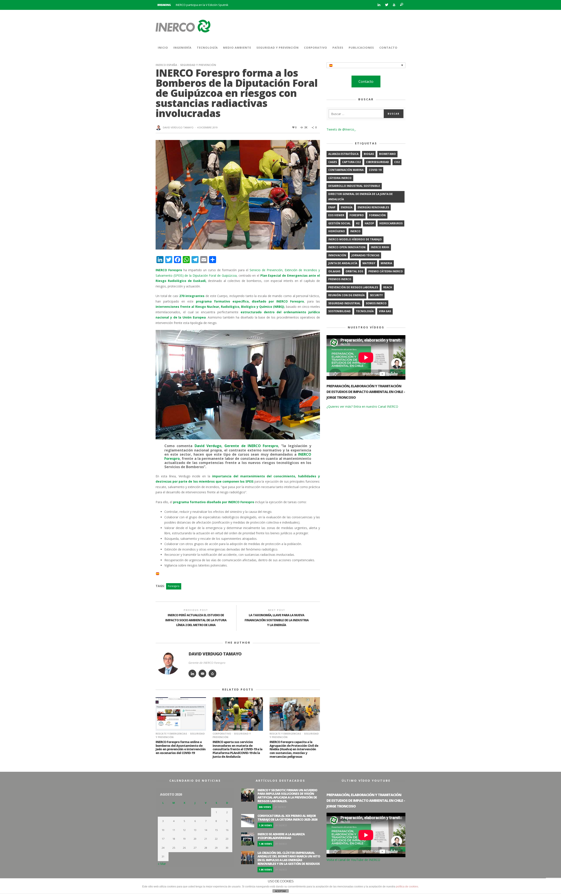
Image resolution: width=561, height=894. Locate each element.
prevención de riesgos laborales (353, 287)
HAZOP (369, 223)
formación (377, 215)
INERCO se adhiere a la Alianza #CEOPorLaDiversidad (281, 836)
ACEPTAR (280, 891)
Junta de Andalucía (342, 263)
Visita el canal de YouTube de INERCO (353, 860)
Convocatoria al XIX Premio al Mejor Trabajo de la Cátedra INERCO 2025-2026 (287, 817)
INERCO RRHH (380, 247)
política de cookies (407, 886)
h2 (357, 223)
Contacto (366, 81)
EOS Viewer (336, 215)
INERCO (355, 231)
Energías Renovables (373, 207)
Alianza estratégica (343, 154)
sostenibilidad (339, 311)
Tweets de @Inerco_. (341, 129)
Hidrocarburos (391, 223)
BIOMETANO (387, 154)
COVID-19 (375, 170)
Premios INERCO (339, 279)
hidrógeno (336, 231)
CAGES (332, 162)
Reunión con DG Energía (346, 295)
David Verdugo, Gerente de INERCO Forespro (236, 445)
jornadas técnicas (365, 255)
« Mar (162, 864)
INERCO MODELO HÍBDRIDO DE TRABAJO (355, 239)
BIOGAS (369, 154)
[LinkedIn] (379, 5)
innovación (337, 255)
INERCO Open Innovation (347, 247)
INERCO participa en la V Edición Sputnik (202, 5)
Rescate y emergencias (171, 733)
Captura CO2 (351, 162)
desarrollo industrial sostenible (354, 186)
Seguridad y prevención (198, 65)
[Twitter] (386, 5)
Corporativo (222, 733)
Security (376, 295)
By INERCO (280, 807)
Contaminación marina (346, 170)
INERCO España (166, 65)
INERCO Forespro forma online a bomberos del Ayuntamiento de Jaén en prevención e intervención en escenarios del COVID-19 (181, 747)
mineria (386, 263)
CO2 (397, 162)
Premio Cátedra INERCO (385, 271)
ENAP (332, 207)
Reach (387, 287)
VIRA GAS (385, 311)
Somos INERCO (376, 303)
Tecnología (365, 311)
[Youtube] (394, 5)
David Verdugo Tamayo (178, 127)
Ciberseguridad (377, 162)
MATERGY (368, 263)
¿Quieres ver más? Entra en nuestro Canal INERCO (362, 406)
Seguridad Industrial (344, 303)
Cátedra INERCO (340, 178)
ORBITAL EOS (354, 271)
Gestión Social (339, 223)
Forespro (173, 586)
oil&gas (334, 271)
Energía (346, 207)
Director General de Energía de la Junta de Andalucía (360, 196)
